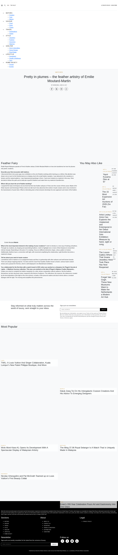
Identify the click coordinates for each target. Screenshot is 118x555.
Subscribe (47, 531)
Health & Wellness (15, 58)
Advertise (47, 525)
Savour (9, 21)
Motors (9, 13)
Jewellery (12, 38)
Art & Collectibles (14, 48)
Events (11, 66)
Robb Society (11, 62)
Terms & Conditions (49, 527)
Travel (9, 29)
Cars (10, 17)
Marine (11, 19)
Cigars (11, 27)
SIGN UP (103, 309)
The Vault (13, 5)
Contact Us (47, 523)
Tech (10, 60)
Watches (12, 44)
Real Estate (12, 52)
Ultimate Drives (105, 5)
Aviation (11, 15)
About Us (46, 521)
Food (11, 23)
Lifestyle (10, 54)
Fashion (11, 40)
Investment (12, 56)
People (11, 64)
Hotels (11, 33)
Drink (11, 25)
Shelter (9, 46)
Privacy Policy (87, 521)
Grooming (12, 42)
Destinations (13, 31)
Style (8, 35)
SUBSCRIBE (114, 5)
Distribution (47, 529)
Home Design (13, 50)
